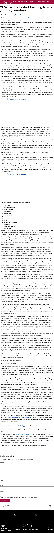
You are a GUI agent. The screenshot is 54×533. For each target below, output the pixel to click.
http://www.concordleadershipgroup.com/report (14, 428)
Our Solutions (22, 1)
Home (14, 1)
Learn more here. (5, 450)
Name (2, 480)
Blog (48, 1)
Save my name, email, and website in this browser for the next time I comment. (19, 497)
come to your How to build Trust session (18, 417)
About (32, 1)
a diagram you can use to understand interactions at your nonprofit (22, 17)
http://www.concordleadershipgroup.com (18, 426)
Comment (2, 462)
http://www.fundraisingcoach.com (25, 434)
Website (2, 491)
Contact (48, 3)
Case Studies (41, 1)
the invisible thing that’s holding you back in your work (19, 15)
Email (1, 485)
